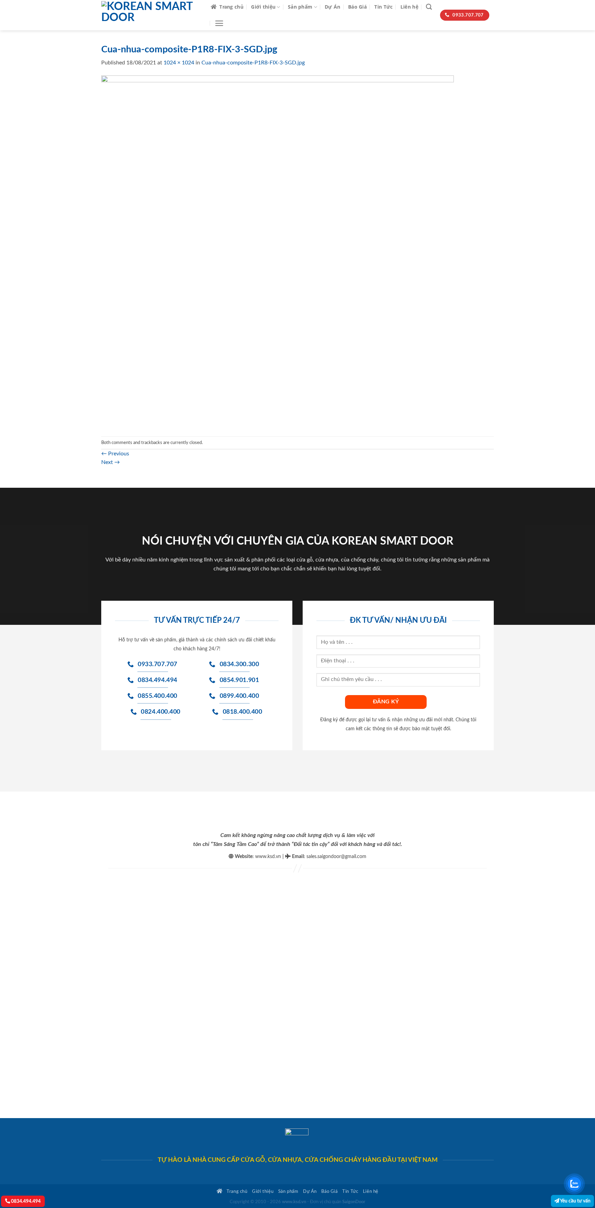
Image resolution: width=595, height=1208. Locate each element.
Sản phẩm (300, 6)
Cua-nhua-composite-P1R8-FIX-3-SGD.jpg (253, 62)
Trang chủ (231, 6)
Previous (115, 453)
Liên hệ (409, 6)
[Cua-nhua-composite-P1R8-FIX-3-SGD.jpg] (277, 251)
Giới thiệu (263, 6)
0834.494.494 (25, 1201)
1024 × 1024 (179, 62)
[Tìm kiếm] (429, 7)
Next (110, 462)
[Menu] (219, 23)
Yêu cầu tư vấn (575, 1201)
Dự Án (332, 6)
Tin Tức (383, 6)
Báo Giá (357, 6)
